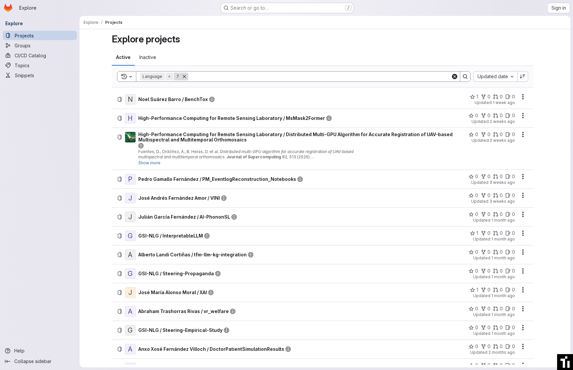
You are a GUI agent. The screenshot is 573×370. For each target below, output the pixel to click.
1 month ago (503, 220)
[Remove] (184, 76)
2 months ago (501, 352)
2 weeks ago (502, 121)
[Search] (465, 76)
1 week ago (504, 102)
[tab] (123, 57)
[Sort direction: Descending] (523, 76)
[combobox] (495, 76)
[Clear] (455, 76)
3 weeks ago (502, 182)
